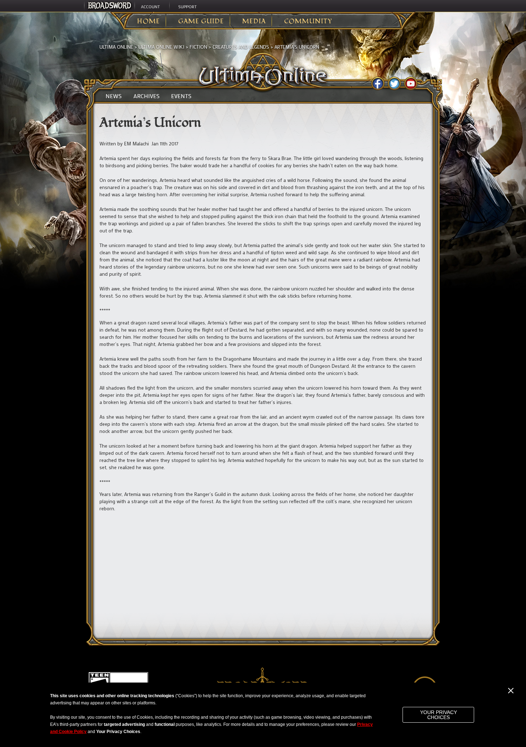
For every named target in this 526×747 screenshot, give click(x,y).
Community (308, 21)
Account (150, 6)
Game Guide (201, 21)
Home (148, 21)
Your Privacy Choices (438, 714)
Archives (146, 96)
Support (187, 6)
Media (254, 21)
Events (181, 96)
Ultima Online (116, 46)
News (114, 96)
